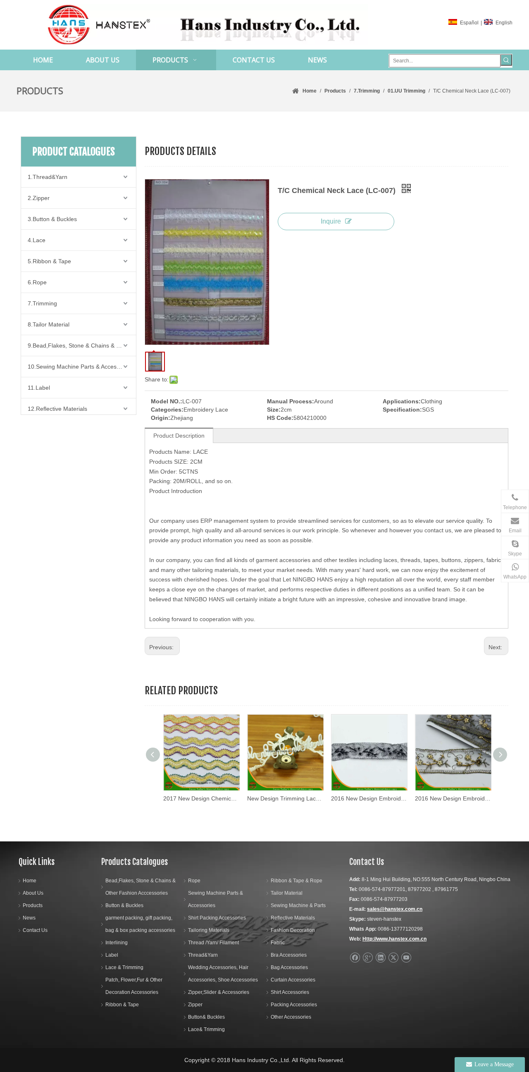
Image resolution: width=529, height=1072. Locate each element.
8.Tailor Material (48, 324)
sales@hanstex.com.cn (394, 909)
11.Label (39, 387)
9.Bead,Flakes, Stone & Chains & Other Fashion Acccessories (82, 345)
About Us (33, 893)
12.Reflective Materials (57, 408)
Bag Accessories (289, 967)
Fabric (278, 943)
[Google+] (367, 958)
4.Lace (36, 240)
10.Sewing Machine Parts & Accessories (80, 366)
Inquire (331, 221)
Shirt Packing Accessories (217, 918)
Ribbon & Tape (122, 1005)
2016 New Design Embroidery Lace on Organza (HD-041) (369, 798)
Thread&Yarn (203, 955)
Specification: (402, 409)
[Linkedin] (380, 958)
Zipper (195, 1005)
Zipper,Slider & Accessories (218, 992)
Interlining (116, 943)
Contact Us (35, 930)
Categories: (167, 409)
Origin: (160, 418)
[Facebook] (355, 958)
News (29, 918)
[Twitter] (393, 958)
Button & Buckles (124, 905)
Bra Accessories (289, 955)
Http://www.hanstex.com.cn (394, 939)
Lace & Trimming (124, 967)
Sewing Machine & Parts (298, 905)
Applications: (402, 401)
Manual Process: (290, 401)
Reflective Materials (293, 918)
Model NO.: (166, 401)
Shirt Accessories (290, 992)
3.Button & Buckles (52, 219)
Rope (194, 881)
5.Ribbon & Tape (49, 261)
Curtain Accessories (293, 980)
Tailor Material (287, 893)
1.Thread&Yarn (47, 177)
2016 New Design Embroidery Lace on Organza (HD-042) (453, 798)
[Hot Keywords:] (506, 60)
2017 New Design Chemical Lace (201, 798)
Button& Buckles (206, 1017)
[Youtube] (406, 958)
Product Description (179, 435)
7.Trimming (42, 303)
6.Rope (37, 282)
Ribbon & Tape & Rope (296, 881)
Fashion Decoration (293, 930)
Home (29, 881)
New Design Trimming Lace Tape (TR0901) (285, 798)
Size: (274, 409)
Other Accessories (291, 1017)
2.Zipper (39, 198)
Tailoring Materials (208, 930)
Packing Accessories (294, 1005)
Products (33, 905)
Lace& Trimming (206, 1029)
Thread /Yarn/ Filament (213, 943)
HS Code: (280, 418)
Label (111, 955)
